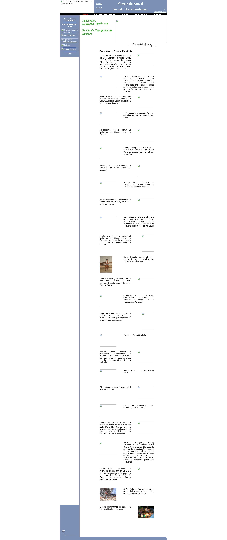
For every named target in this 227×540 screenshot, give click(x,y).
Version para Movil (160, 12)
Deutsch (99, 8)
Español (99, 4)
